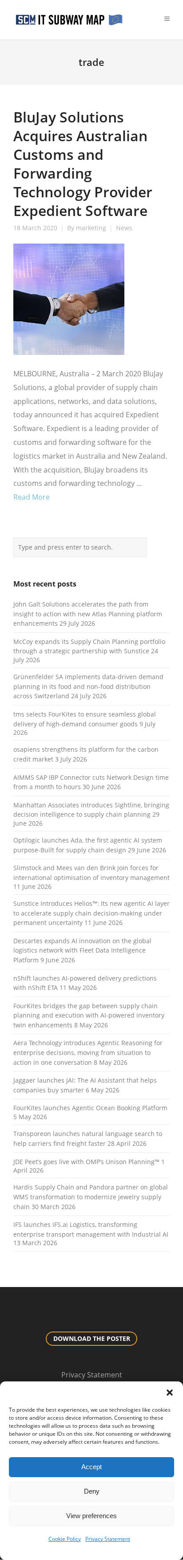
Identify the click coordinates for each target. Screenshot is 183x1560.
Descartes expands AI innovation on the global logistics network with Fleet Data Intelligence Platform (82, 950)
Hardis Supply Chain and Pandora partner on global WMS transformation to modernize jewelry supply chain (90, 1196)
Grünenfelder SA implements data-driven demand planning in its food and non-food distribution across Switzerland (88, 686)
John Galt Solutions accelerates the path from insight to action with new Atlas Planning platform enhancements (87, 613)
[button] (169, 1392)
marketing (91, 228)
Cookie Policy (64, 1539)
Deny (91, 1491)
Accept (91, 1466)
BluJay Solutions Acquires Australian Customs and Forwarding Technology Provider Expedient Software (82, 163)
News (124, 228)
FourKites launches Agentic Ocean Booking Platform (90, 1108)
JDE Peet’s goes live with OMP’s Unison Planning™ (86, 1161)
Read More (31, 497)
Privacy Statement (107, 1539)
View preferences (91, 1515)
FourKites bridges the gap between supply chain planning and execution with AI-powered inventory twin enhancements (88, 1015)
